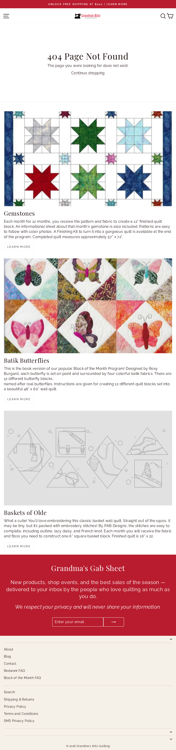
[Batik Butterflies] (88, 305)
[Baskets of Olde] (88, 458)
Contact (10, 663)
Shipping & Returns (19, 699)
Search (9, 692)
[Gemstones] (88, 158)
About (8, 649)
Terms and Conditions (21, 714)
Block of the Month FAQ (22, 678)
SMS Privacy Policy (19, 721)
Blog (7, 656)
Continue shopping (88, 73)
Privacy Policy (15, 706)
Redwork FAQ (14, 671)
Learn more (18, 246)
